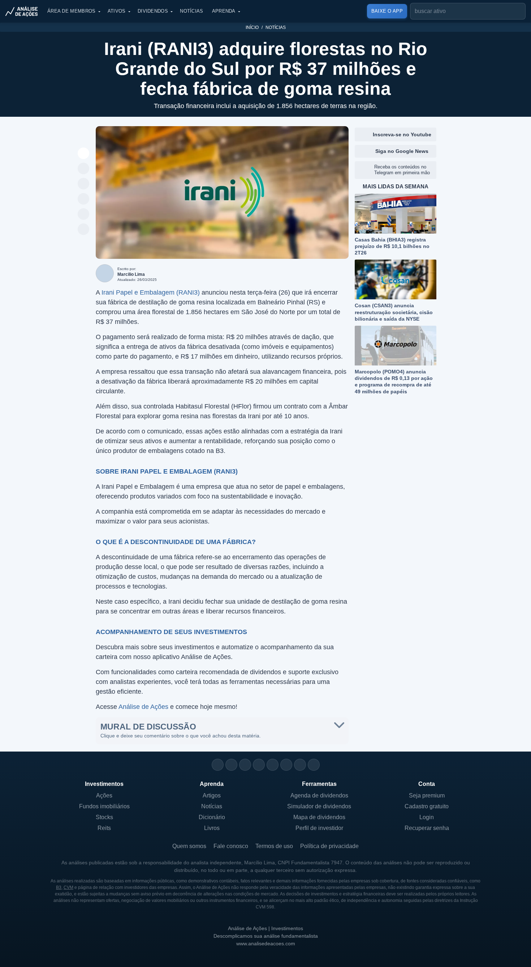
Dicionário (212, 817)
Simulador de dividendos (319, 806)
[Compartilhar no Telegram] (83, 184)
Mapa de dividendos (319, 817)
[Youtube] (273, 765)
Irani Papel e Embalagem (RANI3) (151, 292)
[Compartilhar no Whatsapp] (83, 169)
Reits (104, 828)
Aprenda (224, 11)
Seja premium (427, 795)
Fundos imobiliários (104, 806)
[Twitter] (245, 765)
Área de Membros (71, 11)
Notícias (191, 11)
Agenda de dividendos (319, 795)
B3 (58, 887)
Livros (212, 828)
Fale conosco (230, 846)
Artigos (212, 795)
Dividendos (153, 11)
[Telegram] (259, 765)
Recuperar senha (427, 828)
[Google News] (286, 765)
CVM (68, 887)
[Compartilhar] (83, 153)
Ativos (117, 11)
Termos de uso (274, 846)
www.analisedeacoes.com (265, 943)
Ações (104, 795)
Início (252, 27)
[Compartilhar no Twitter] (83, 214)
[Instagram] (218, 765)
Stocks (104, 817)
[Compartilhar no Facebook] (83, 199)
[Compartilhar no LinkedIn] (83, 229)
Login (426, 817)
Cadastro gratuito (427, 806)
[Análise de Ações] (23, 11)
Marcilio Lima (131, 274)
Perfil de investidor (319, 828)
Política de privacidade (329, 846)
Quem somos (189, 846)
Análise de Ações (143, 706)
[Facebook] (231, 765)
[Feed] (300, 765)
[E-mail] (314, 765)
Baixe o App (387, 11)
